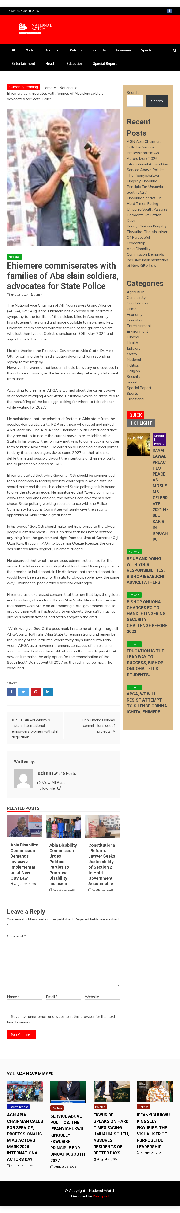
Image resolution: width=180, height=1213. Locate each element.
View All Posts (54, 782)
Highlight (140, 423)
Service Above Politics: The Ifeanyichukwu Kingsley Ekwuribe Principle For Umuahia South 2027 (146, 181)
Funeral (133, 337)
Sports (146, 50)
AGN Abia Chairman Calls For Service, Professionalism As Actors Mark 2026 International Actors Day (147, 152)
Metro (31, 50)
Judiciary (134, 348)
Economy (123, 50)
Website (92, 996)
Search (133, 92)
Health (50, 63)
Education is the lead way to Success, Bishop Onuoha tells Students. (145, 662)
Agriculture (136, 291)
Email (51, 996)
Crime (131, 308)
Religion (133, 370)
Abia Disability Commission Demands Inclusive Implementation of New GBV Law (24, 861)
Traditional (135, 399)
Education (75, 63)
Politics (76, 50)
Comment (16, 936)
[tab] (135, 415)
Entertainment (23, 63)
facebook (169, 11)
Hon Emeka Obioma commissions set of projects (98, 725)
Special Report (105, 63)
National (53, 50)
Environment (137, 331)
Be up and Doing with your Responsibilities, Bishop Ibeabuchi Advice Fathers (146, 570)
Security (99, 50)
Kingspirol (101, 1196)
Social (132, 382)
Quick (135, 415)
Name (13, 996)
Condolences (138, 303)
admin (45, 773)
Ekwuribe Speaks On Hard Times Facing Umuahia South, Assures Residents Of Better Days (147, 209)
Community (136, 297)
